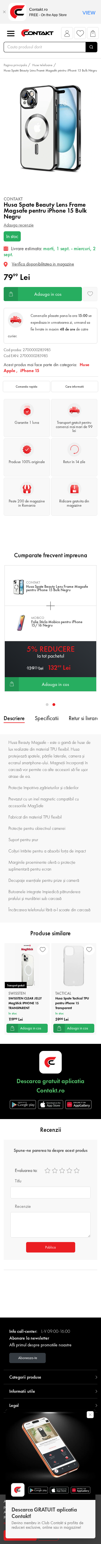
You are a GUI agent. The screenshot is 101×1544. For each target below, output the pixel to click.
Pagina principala (15, 65)
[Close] (4, 12)
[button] (67, 35)
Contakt (13, 199)
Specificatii (47, 718)
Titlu (18, 1181)
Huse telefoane (42, 65)
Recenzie (23, 1206)
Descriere (14, 718)
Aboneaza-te (27, 1357)
